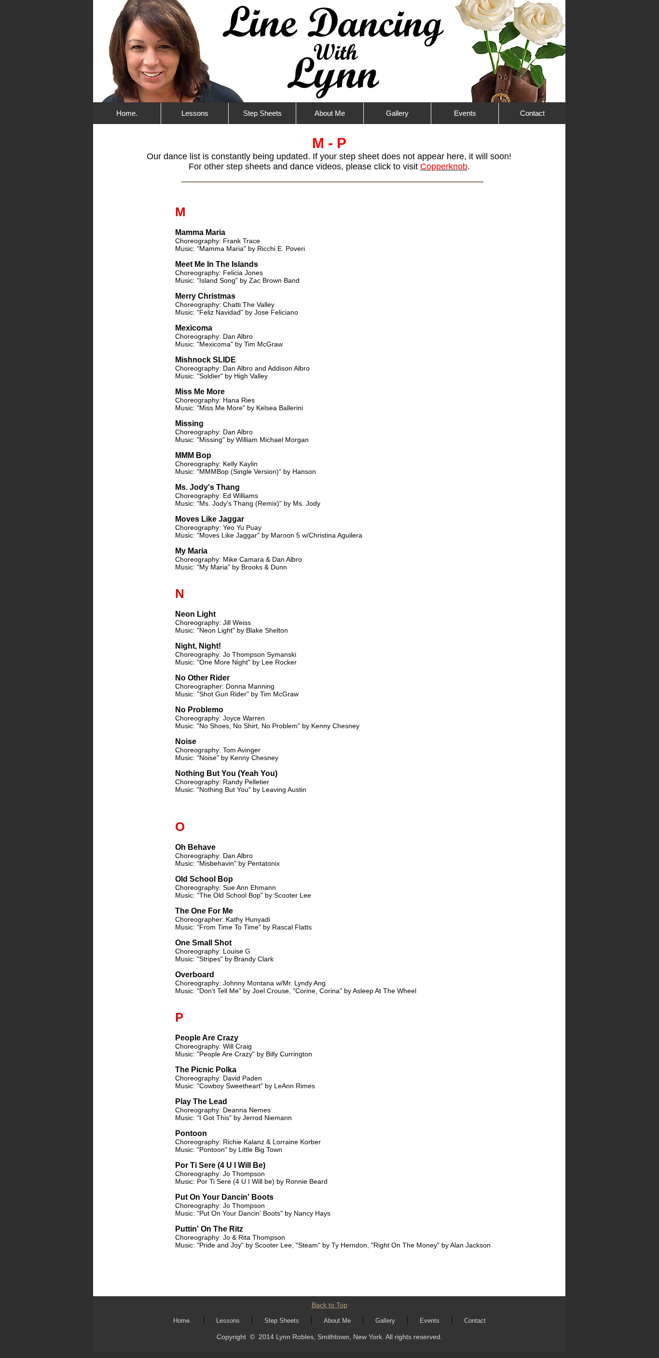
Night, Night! (198, 646)
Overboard (194, 974)
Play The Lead (201, 1101)
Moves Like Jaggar (209, 519)
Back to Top (329, 1305)
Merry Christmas (205, 296)
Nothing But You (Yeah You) (226, 773)
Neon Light (195, 614)
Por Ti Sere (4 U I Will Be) (220, 1165)
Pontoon (191, 1133)
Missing (189, 423)
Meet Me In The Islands (216, 264)
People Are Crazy (206, 1038)
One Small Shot (203, 943)
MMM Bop (193, 455)
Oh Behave (195, 847)
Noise (185, 741)
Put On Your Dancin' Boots (224, 1197)
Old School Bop (204, 879)
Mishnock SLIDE (205, 360)
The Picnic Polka (205, 1070)
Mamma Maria (200, 232)
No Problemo (199, 710)
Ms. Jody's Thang (207, 487)
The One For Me (204, 911)
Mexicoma (193, 328)
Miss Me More (200, 392)
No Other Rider (202, 678)
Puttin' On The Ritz (209, 1229)
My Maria (191, 551)
